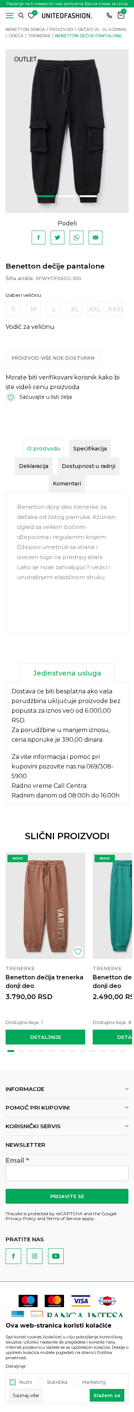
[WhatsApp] (76, 237)
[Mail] (95, 237)
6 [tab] (62, 1051)
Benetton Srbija (25, 29)
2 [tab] (67, 196)
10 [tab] (103, 1051)
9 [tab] (92, 1051)
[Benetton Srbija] (67, 15)
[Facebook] (38, 237)
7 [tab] (72, 1051)
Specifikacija (90, 448)
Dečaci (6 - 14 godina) (102, 29)
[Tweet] (57, 237)
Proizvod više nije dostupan (53, 358)
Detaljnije (45, 1037)
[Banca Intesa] (78, 1316)
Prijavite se (67, 1196)
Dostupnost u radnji (88, 466)
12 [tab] (123, 1051)
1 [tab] (46, 196)
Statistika (57, 1382)
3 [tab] (88, 196)
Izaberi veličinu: (24, 295)
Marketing (94, 1382)
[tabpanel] (67, 131)
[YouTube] (55, 1256)
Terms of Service (64, 1218)
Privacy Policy (21, 1218)
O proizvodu (43, 448)
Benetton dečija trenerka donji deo (44, 981)
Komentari (67, 483)
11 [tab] (113, 1051)
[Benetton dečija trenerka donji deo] (45, 906)
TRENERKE (39, 35)
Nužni (25, 1382)
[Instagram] (34, 1256)
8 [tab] (82, 1051)
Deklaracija (33, 466)
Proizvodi (61, 29)
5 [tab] (51, 1051)
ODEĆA (16, 35)
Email (15, 1160)
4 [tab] (41, 1051)
